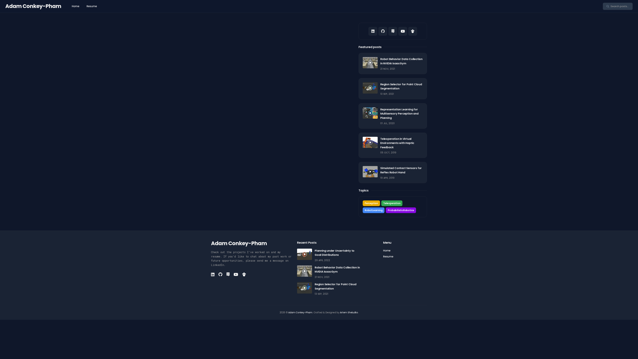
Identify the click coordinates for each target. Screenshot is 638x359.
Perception (371, 203)
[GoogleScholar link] (412, 31)
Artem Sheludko (349, 312)
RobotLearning (373, 210)
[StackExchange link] (392, 31)
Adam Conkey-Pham (33, 6)
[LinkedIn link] (373, 31)
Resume (92, 6)
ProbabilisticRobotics (401, 210)
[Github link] (382, 31)
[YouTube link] (402, 31)
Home (75, 6)
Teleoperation (391, 203)
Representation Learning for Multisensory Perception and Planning (399, 114)
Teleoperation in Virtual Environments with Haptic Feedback (397, 143)
